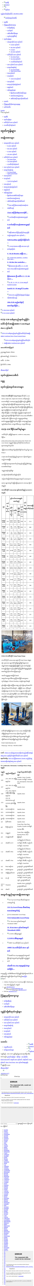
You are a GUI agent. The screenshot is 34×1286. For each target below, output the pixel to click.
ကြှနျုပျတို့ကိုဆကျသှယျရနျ (12, 104)
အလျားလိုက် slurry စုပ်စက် (14, 41)
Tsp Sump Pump (15, 56)
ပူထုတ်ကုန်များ (11, 1056)
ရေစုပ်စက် (10, 87)
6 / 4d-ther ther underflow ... (16, 262)
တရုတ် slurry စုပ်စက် (16, 1059)
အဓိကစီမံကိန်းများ (12, 33)
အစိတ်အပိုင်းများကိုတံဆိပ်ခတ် (19, 98)
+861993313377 (10, 987)
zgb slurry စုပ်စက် (15, 51)
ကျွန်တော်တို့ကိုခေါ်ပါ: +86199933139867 (12, 13)
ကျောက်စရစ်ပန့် (11, 67)
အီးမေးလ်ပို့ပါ (4, 370)
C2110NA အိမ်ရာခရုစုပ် (15, 938)
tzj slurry (13, 49)
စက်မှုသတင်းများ (9, 1049)
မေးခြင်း (24, 976)
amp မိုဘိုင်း (24, 1056)
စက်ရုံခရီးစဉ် (11, 27)
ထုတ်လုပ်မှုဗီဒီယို (12, 36)
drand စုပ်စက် (11, 73)
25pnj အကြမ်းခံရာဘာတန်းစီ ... (17, 212)
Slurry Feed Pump (10, 1062)
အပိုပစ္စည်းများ (11, 90)
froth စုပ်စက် (10, 81)
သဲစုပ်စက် (25, 1059)
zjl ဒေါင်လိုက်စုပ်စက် (16, 61)
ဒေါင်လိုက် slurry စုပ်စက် (14, 54)
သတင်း (6, 101)
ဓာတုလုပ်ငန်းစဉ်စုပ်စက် (14, 84)
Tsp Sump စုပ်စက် (15, 59)
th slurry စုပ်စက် (15, 44)
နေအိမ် (6, 22)
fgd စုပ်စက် (10, 76)
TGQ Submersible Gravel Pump (18, 918)
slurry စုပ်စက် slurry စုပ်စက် (15, 64)
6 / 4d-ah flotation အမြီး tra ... (17, 253)
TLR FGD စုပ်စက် (16, 78)
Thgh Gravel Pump (16, 71)
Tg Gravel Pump (15, 69)
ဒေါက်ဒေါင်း (7, 107)
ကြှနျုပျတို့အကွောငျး (10, 25)
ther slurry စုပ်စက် (15, 47)
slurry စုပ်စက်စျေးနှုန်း (22, 1062)
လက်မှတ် (10, 30)
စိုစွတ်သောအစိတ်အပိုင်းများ (18, 93)
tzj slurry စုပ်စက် (11, 151)
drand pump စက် (5, 1059)
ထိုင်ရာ (18, 1056)
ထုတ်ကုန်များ (7, 39)
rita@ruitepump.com (17, 988)
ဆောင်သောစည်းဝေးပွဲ (17, 95)
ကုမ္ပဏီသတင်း (8, 1047)
